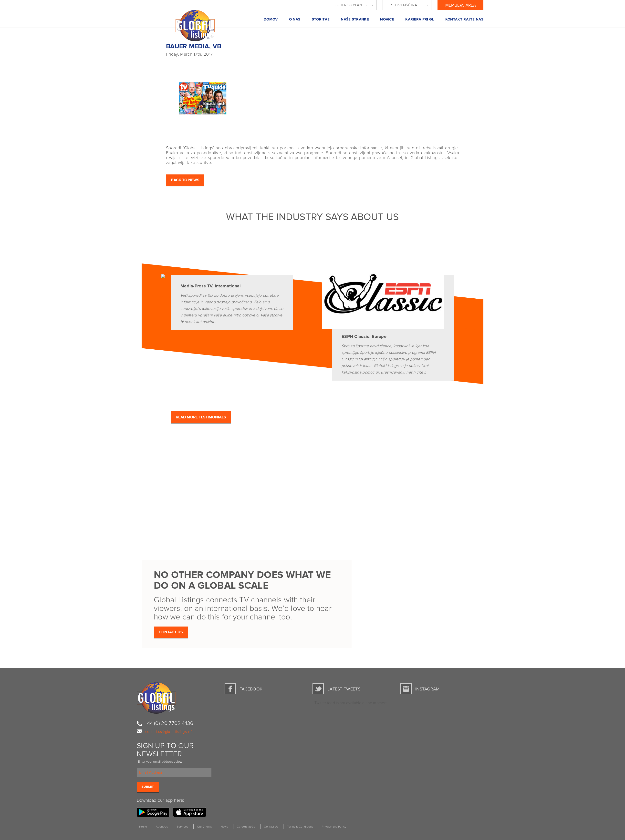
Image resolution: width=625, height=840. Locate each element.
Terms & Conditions (300, 826)
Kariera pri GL (419, 19)
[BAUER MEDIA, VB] (233, 96)
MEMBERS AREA (460, 5)
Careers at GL (246, 826)
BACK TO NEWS (185, 180)
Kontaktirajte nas (464, 19)
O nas (295, 19)
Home (143, 826)
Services (182, 826)
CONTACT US (171, 632)
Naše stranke (355, 19)
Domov (271, 19)
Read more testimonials (201, 417)
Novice (387, 19)
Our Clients (204, 826)
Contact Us (271, 826)
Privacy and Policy (334, 826)
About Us (162, 826)
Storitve (321, 19)
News (224, 826)
